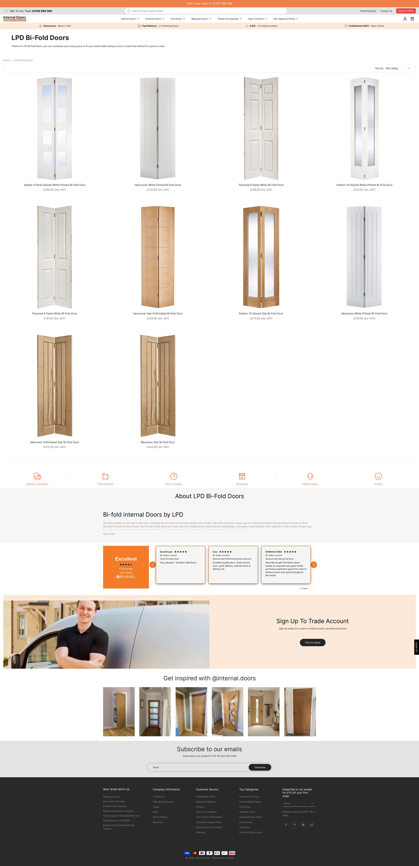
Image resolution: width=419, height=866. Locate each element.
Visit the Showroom (163, 801)
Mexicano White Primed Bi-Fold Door (364, 313)
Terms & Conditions (206, 811)
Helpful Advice (310, 484)
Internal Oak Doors (249, 796)
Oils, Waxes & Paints (284, 18)
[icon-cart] (412, 19)
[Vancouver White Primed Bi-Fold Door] (158, 128)
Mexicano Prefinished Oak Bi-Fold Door (54, 442)
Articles (378, 484)
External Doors (153, 18)
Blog (155, 811)
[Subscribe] (312, 803)
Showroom (242, 484)
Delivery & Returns (206, 801)
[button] (152, 564)
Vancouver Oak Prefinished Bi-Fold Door (158, 313)
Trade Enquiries (368, 10)
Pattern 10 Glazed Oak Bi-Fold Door (261, 313)
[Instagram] (303, 824)
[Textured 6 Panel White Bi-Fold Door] (261, 128)
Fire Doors (176, 18)
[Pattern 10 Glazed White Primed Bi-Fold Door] (364, 128)
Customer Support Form (209, 822)
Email (287, 803)
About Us (158, 822)
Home (6, 60)
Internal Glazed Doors (250, 832)
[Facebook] (286, 824)
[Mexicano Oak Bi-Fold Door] (158, 385)
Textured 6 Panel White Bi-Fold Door (261, 185)
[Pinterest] (294, 824)
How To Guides (173, 484)
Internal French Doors (250, 817)
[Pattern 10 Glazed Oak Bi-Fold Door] (261, 257)
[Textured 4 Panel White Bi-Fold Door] (54, 257)
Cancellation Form (205, 796)
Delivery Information (37, 484)
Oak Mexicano (172, 523)
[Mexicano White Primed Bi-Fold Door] (364, 257)
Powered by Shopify (223, 858)
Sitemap (200, 832)
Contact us (158, 796)
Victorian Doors (247, 811)
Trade (156, 806)
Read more (109, 533)
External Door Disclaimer (209, 827)
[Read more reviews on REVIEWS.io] (126, 577)
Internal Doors (128, 18)
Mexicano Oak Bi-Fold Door (158, 442)
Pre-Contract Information (209, 817)
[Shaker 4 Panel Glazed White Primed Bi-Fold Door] (54, 128)
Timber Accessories (228, 18)
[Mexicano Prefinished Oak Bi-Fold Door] (54, 385)
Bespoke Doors (199, 18)
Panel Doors (245, 822)
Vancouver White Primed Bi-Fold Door (157, 185)
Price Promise (105, 484)
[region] (233, 565)
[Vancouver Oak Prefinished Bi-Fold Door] (158, 257)
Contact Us (386, 10)
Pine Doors (245, 806)
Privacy (200, 806)
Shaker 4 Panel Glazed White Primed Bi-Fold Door (55, 185)
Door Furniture (256, 18)
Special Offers (406, 10)
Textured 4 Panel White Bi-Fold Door (54, 313)
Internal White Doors (250, 801)
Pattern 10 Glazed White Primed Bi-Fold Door (364, 185)
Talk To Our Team (30, 11)
